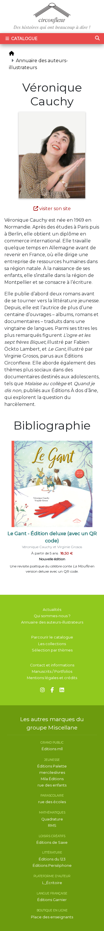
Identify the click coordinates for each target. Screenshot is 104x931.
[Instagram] (42, 690)
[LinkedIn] (62, 690)
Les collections (52, 644)
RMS (52, 825)
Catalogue (24, 38)
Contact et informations (52, 665)
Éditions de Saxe (52, 842)
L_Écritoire (52, 883)
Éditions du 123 (52, 859)
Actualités (52, 609)
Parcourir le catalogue (52, 637)
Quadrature (52, 819)
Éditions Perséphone (52, 865)
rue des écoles (52, 802)
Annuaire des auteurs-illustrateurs (52, 622)
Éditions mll (52, 749)
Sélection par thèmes (52, 650)
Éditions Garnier (52, 900)
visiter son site (54, 208)
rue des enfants (52, 785)
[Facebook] (52, 690)
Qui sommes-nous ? (52, 616)
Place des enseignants (52, 917)
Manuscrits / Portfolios (52, 671)
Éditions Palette (52, 766)
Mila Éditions (52, 779)
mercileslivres (52, 772)
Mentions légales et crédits (52, 678)
